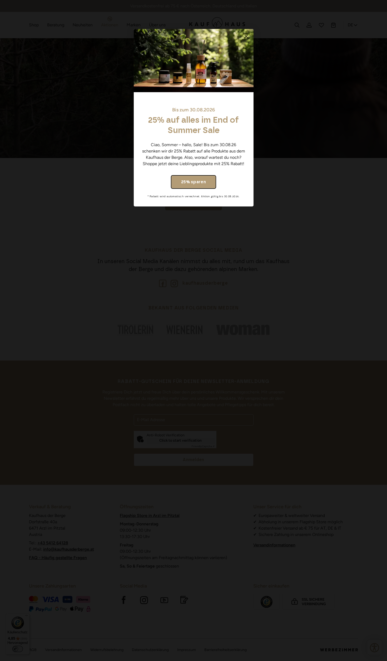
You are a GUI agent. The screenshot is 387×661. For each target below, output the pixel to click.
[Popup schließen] (246, 36)
